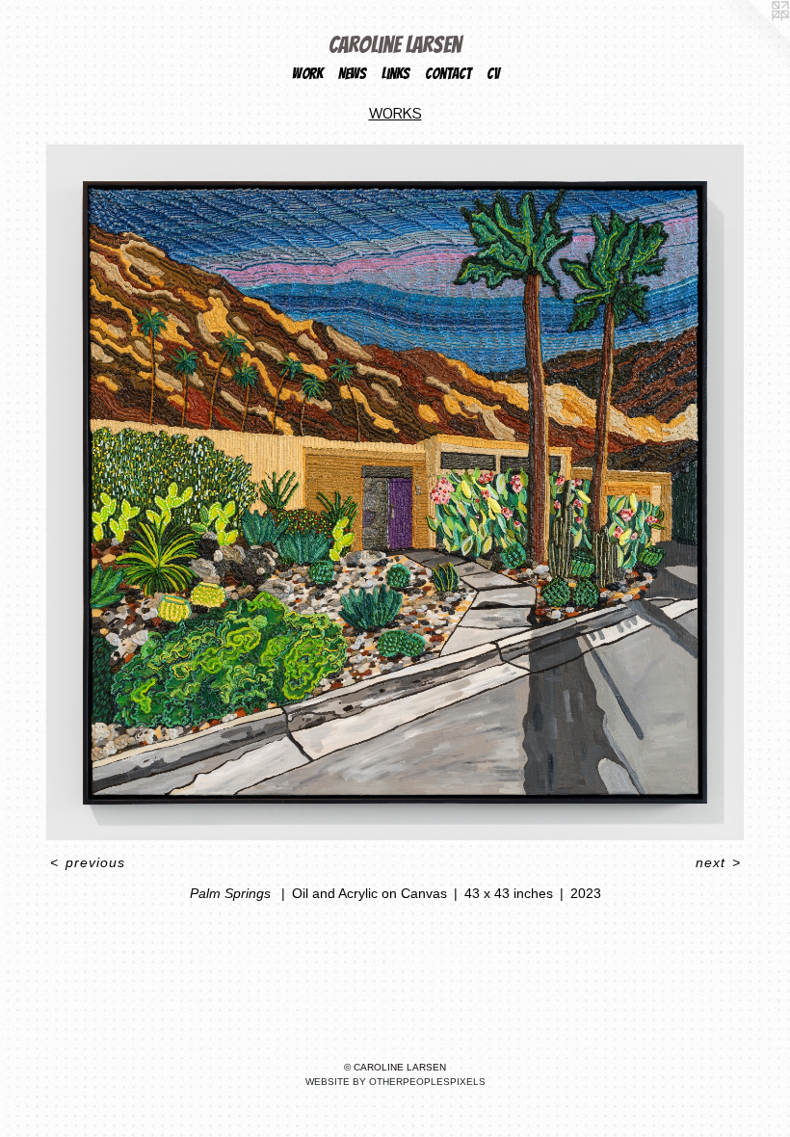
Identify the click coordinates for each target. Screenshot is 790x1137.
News (352, 74)
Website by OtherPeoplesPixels (395, 1081)
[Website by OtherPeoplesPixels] (751, 38)
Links (395, 74)
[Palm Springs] (395, 492)
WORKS (395, 113)
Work (307, 74)
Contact (448, 74)
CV (493, 74)
